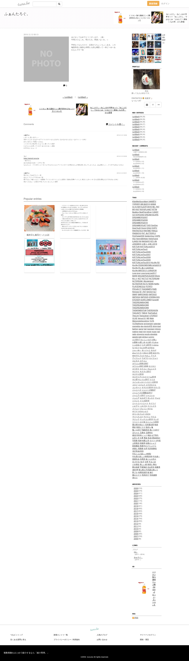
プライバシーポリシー (62, 639)
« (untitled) (68, 97)
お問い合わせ (102, 639)
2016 (136, 513)
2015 (136, 516)
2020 (136, 503)
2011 (136, 526)
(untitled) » (83, 97)
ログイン (165, 3)
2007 (136, 536)
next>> (163, 40)
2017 (136, 511)
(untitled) (135, 116)
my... (135, 552)
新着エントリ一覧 (61, 634)
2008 (136, 533)
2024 (136, 493)
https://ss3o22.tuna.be (31, 158)
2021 (136, 500)
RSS (136, 617)
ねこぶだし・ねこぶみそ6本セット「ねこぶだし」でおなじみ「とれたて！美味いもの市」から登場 (176, 18)
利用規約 (76, 639)
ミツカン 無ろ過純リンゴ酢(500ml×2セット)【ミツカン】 (139, 18)
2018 (136, 508)
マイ (146, 90)
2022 (136, 498)
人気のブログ (102, 634)
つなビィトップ (16, 634)
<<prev (163, 35)
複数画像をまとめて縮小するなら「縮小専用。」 (26, 652)
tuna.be (94, 629)
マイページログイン (148, 634)
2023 (136, 495)
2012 (136, 523)
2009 (136, 531)
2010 (136, 528)
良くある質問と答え (18, 639)
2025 (136, 490)
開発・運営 (144, 639)
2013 (136, 521)
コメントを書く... (116, 124)
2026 (136, 488)
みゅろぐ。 (138, 557)
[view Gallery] (147, 105)
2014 (136, 518)
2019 (136, 506)
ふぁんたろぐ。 (17, 13)
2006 (136, 538)
